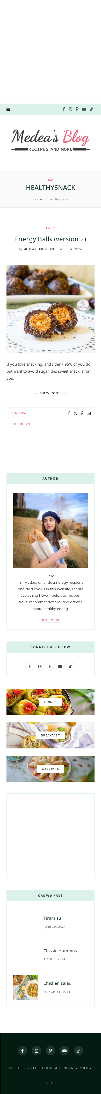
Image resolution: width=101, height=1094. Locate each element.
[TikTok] (78, 1050)
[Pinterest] (82, 413)
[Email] (89, 413)
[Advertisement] (50, 50)
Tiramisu (52, 918)
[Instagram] (36, 1050)
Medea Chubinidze (39, 249)
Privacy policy (77, 1068)
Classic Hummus (60, 950)
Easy (50, 228)
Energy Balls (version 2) (50, 238)
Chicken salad (57, 983)
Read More (50, 620)
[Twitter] (75, 413)
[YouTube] (64, 1050)
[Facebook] (69, 413)
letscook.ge (45, 1068)
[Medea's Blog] (50, 141)
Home (37, 199)
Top (52, 1083)
